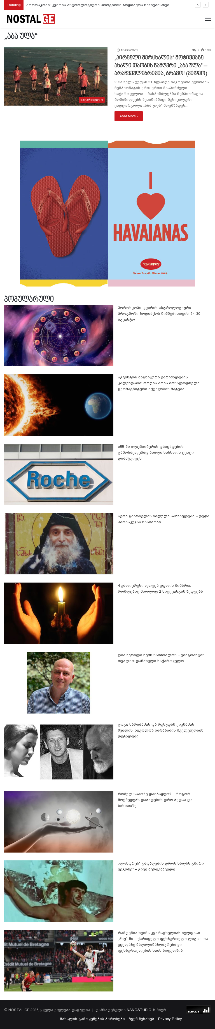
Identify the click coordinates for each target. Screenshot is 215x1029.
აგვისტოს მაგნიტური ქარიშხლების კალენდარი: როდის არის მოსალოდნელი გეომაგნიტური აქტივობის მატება (159, 383)
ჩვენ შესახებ (141, 1019)
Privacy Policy (170, 1019)
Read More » (129, 116)
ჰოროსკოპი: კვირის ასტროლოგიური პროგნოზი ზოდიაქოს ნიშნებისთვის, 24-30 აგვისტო (113, 5)
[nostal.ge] (30, 19)
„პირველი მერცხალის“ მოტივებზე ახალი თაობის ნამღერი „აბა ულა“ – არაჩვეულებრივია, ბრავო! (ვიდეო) (160, 66)
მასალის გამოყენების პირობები (92, 1019)
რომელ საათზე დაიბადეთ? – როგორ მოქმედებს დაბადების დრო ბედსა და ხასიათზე (155, 800)
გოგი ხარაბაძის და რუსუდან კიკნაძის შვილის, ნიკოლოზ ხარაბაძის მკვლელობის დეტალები (161, 730)
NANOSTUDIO (139, 1010)
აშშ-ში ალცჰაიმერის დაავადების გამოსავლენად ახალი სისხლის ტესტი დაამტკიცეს (156, 452)
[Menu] (208, 19)
